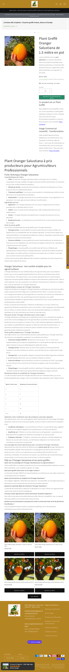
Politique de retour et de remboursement (52, 622)
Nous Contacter (54, 151)
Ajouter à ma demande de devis (51, 97)
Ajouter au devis (19, 554)
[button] (4, 4)
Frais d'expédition (43, 79)
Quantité (41, 87)
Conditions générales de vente (42, 666)
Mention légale (49, 613)
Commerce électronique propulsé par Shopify (39, 664)
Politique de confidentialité (53, 617)
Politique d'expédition (51, 627)
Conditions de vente (51, 631)
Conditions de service (51, 635)
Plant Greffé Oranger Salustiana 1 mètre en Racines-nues (18, 545)
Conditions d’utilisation (46, 667)
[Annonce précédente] (3, 10)
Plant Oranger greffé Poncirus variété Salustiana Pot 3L (19, 582)
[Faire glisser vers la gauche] (31, 33)
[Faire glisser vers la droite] (38, 33)
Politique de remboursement (58, 666)
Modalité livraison (9, 26)
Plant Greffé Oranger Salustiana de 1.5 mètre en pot (48, 544)
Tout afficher (34, 596)
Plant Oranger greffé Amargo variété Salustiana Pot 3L (49, 582)
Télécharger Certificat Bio (52, 609)
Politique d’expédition (59, 667)
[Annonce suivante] (65, 10)
